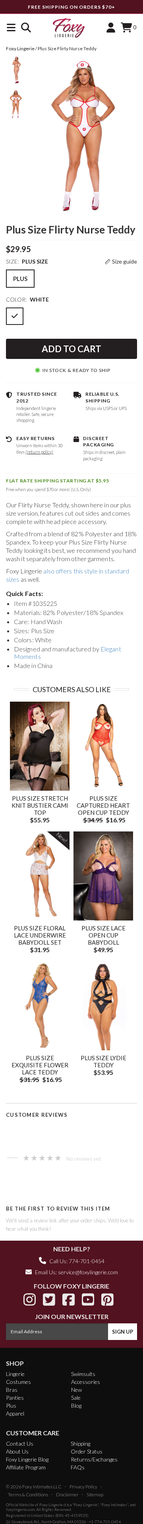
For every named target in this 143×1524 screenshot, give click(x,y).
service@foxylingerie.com (88, 1272)
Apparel (15, 1413)
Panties (15, 1397)
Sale (76, 1397)
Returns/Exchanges (94, 1459)
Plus (11, 1405)
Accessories (85, 1381)
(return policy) (39, 451)
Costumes (18, 1381)
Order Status (86, 1451)
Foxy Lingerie (51, 1504)
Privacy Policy (83, 1487)
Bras (11, 1389)
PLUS (20, 278)
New (76, 1389)
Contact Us (19, 1443)
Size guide (124, 261)
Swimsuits (83, 1373)
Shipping (80, 1443)
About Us (17, 1451)
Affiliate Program (26, 1467)
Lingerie (15, 1373)
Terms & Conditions (28, 1494)
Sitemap (95, 1494)
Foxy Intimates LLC (42, 1487)
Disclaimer (67, 1494)
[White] (14, 316)
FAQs (78, 1467)
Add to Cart (71, 349)
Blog (76, 1405)
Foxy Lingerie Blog (27, 1459)
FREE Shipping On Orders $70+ (71, 7)
